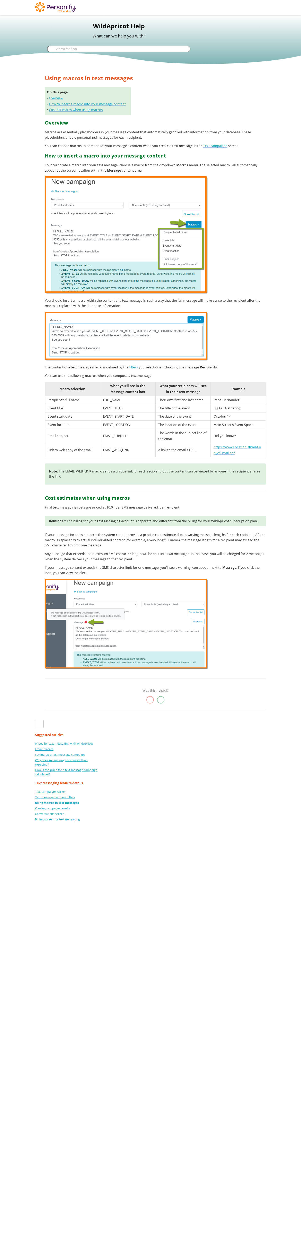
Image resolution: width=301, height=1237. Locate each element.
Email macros (44, 749)
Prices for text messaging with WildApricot (64, 743)
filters (133, 367)
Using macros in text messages (57, 803)
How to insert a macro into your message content (87, 104)
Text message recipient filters (55, 797)
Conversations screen (49, 814)
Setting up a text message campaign (60, 755)
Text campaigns (215, 146)
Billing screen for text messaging (57, 819)
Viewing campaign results (52, 808)
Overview (56, 98)
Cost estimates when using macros (76, 110)
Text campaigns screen (51, 792)
